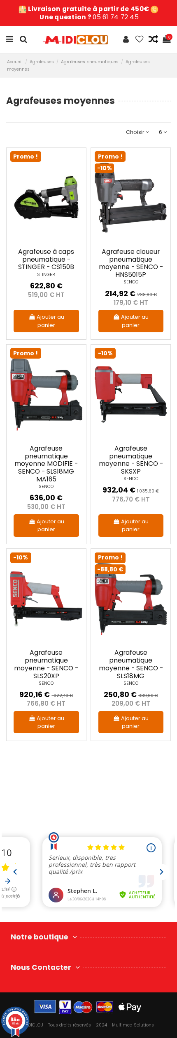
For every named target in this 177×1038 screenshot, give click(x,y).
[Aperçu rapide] (76, 191)
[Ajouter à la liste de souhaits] (76, 163)
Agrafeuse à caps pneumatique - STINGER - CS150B (46, 259)
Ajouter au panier (50, 321)
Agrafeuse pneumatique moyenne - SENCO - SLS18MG (131, 664)
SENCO (130, 282)
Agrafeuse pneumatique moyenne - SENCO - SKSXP (131, 460)
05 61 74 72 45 (116, 17)
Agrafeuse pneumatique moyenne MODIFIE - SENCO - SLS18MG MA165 (46, 463)
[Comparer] (76, 177)
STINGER (46, 275)
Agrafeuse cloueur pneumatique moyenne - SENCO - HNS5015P (131, 263)
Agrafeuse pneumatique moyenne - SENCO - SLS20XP (46, 664)
